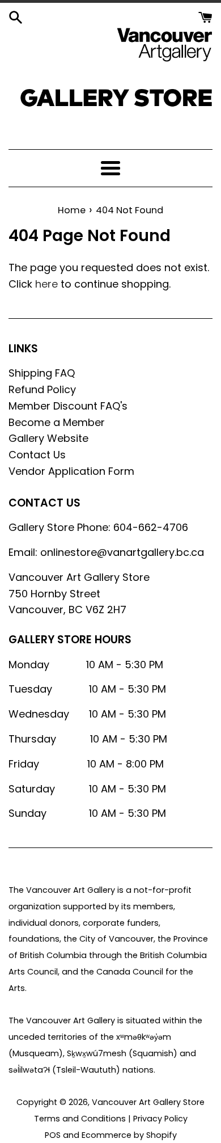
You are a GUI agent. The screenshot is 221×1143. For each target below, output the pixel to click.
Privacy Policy (160, 1118)
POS (53, 1135)
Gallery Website (48, 438)
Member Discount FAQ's (68, 406)
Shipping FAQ (41, 373)
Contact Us (37, 455)
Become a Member (56, 422)
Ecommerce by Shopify (129, 1135)
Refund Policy (42, 389)
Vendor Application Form (71, 471)
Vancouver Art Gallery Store (148, 1102)
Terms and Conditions (80, 1118)
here (46, 284)
